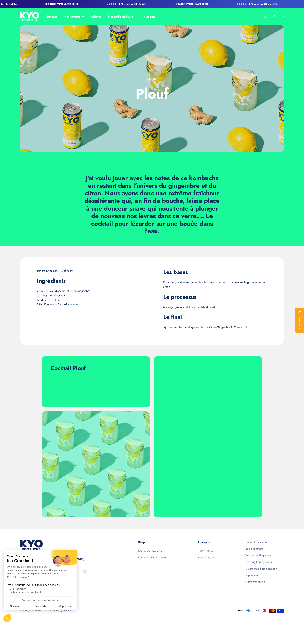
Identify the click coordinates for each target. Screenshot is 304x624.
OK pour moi (65, 606)
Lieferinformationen (256, 542)
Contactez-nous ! (255, 582)
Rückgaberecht (254, 549)
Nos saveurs (72, 17)
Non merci (15, 606)
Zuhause (51, 17)
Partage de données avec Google (26, 592)
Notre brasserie (206, 558)
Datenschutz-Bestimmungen (261, 569)
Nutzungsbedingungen (258, 562)
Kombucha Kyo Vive (150, 551)
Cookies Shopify (18, 589)
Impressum (251, 575)
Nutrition (149, 17)
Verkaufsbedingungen (258, 555)
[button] (7, 618)
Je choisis (40, 606)
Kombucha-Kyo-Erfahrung (152, 558)
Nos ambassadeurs (120, 17)
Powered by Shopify (60, 610)
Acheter (96, 17)
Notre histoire (205, 551)
